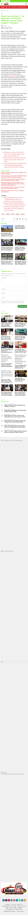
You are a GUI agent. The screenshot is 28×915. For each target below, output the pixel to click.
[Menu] (2, 4)
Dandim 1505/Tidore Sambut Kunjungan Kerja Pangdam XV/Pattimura (14, 406)
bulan (12, 214)
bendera (8, 214)
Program (11, 76)
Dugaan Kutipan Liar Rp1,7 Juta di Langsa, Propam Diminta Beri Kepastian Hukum (6, 338)
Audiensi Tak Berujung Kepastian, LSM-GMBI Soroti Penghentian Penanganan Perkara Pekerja (20, 338)
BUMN (6, 907)
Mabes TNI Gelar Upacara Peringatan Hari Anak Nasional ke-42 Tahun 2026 (7, 262)
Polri (15, 904)
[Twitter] (6, 900)
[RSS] (25, 900)
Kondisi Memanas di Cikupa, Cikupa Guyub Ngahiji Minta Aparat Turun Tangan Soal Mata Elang (14, 416)
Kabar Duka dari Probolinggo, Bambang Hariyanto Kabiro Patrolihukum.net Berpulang (20, 380)
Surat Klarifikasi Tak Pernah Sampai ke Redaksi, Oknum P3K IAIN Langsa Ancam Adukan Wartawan (21, 351)
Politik (14, 907)
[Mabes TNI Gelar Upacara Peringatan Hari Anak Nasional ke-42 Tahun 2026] (7, 256)
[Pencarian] (26, 4)
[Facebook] (3, 900)
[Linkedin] (17, 900)
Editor (5, 25)
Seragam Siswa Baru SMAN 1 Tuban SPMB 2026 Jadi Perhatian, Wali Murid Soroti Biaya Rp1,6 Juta (6, 381)
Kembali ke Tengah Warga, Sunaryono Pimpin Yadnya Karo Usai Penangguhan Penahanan (7, 249)
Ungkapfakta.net (18, 909)
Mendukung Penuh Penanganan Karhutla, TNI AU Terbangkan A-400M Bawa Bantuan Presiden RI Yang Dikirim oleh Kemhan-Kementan (12, 184)
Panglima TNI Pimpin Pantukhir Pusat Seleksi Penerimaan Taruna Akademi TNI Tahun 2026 (20, 249)
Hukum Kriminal (6, 906)
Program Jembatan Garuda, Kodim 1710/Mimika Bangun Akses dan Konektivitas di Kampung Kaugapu (13, 176)
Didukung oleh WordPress (9, 911)
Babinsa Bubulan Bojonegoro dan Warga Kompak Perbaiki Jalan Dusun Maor (15, 411)
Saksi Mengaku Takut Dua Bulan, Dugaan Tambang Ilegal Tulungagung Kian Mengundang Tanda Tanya (21, 263)
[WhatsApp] (19, 900)
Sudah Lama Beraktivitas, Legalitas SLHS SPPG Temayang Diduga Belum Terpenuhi (6, 365)
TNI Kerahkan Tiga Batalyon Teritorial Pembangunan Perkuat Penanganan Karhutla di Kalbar (13, 180)
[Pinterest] (9, 900)
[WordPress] (11, 900)
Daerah (24, 906)
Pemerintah (13, 906)
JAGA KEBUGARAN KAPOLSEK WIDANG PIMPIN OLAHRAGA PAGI (20, 227)
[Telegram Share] (23, 219)
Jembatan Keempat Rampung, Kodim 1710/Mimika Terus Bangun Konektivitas (13, 173)
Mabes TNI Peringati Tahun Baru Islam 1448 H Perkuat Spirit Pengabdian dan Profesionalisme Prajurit (14, 426)
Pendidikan (20, 907)
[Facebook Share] (14, 219)
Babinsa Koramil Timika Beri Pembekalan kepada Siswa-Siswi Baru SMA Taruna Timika (15, 159)
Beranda (7, 904)
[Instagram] (14, 900)
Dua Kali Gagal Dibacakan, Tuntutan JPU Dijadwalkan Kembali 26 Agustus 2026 (7, 351)
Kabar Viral (19, 904)
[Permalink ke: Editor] (2, 25)
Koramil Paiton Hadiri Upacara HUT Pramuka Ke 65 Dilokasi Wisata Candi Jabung (7, 235)
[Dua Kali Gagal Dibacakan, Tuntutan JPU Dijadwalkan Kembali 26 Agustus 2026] (7, 344)
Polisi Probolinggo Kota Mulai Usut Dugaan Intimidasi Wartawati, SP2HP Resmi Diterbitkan (6, 325)
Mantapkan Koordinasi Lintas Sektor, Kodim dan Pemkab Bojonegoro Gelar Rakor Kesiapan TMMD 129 (14, 154)
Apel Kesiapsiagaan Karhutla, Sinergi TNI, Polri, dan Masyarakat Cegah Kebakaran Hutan (12, 188)
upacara (22, 214)
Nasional (19, 906)
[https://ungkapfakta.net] (6, 4)
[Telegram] (22, 900)
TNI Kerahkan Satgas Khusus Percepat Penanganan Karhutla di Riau (12, 191)
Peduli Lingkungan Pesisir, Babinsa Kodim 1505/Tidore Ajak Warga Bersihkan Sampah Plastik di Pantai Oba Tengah (15, 165)
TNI (2, 13)
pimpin (17, 214)
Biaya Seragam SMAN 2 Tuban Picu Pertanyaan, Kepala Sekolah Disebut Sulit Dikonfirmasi (20, 394)
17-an (3, 214)
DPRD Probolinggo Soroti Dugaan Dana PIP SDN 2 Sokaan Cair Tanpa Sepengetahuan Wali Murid (21, 325)
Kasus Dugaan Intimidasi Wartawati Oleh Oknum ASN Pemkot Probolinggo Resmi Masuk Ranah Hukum (6, 394)
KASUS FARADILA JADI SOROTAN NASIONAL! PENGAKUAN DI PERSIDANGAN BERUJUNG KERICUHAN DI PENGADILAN (21, 367)
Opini (11, 907)
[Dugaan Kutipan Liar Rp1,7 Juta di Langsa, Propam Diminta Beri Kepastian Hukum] (7, 332)
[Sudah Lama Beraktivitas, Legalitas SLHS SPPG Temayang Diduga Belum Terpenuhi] (7, 358)
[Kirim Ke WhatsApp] (26, 219)
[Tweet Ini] (17, 219)
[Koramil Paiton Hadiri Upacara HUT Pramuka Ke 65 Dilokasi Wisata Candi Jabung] (7, 228)
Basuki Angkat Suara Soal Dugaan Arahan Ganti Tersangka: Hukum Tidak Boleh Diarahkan (15, 421)
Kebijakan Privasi (10, 909)
